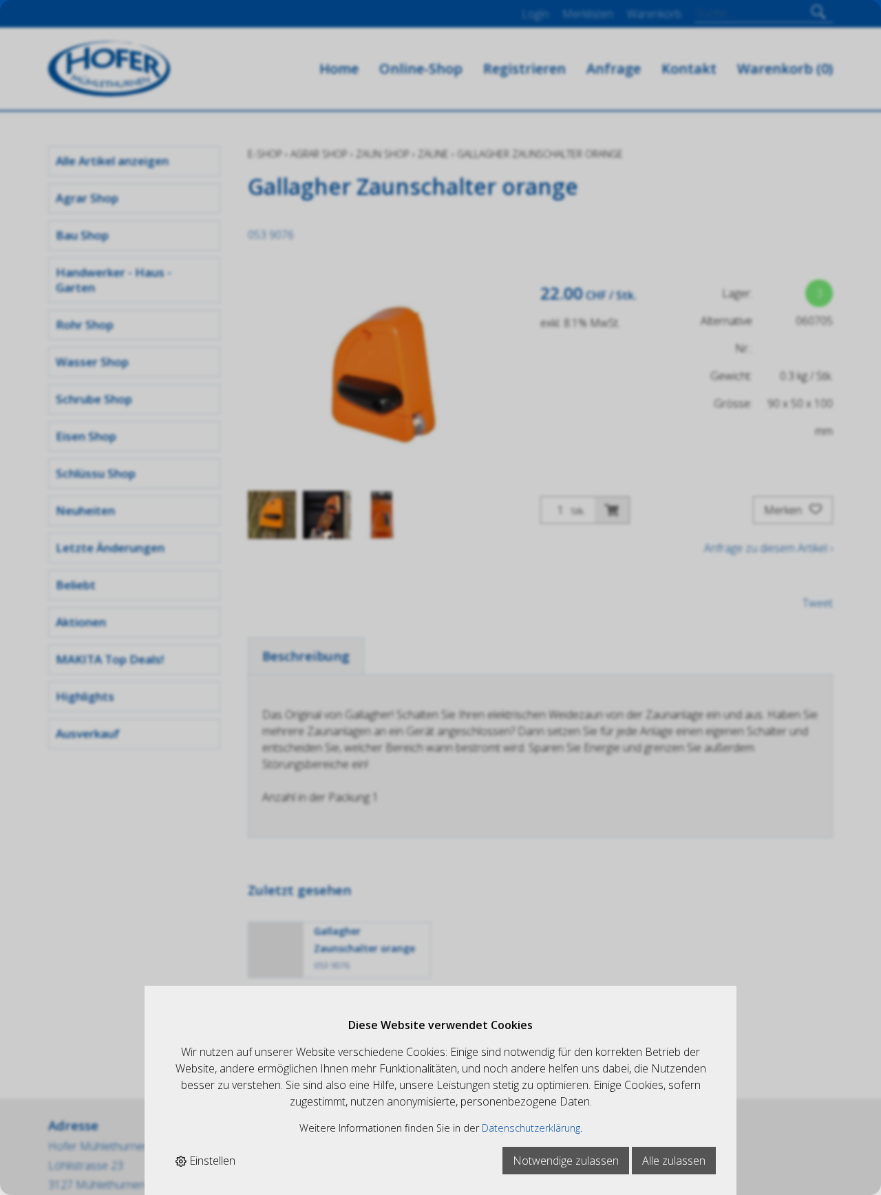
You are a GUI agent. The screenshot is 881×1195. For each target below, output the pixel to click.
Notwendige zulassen (566, 1160)
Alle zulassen (673, 1160)
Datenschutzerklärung (531, 1127)
